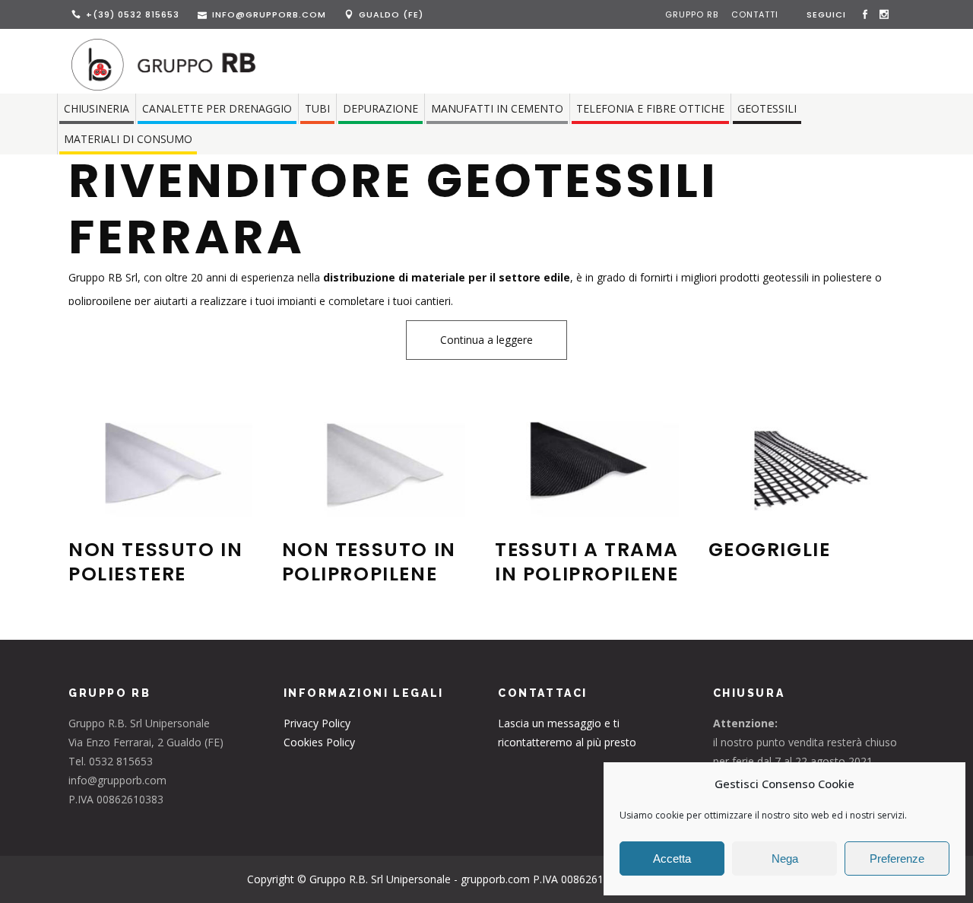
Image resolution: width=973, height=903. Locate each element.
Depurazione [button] (380, 108)
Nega (785, 858)
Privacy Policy (317, 723)
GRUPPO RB (693, 14)
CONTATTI (754, 14)
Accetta (672, 858)
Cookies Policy (319, 742)
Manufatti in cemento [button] (497, 108)
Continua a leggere (486, 339)
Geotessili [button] (767, 108)
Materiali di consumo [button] (128, 139)
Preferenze (897, 858)
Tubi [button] (317, 108)
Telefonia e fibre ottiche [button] (650, 108)
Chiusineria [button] (96, 108)
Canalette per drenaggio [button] (217, 108)
